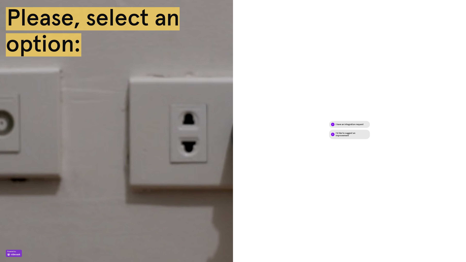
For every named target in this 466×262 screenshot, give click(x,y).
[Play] (116, 131)
